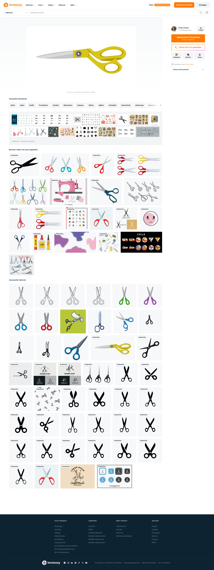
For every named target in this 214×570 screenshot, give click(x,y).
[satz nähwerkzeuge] (108, 242)
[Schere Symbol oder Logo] (114, 476)
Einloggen (203, 5)
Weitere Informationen (181, 70)
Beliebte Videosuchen (97, 542)
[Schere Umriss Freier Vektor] (143, 191)
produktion (43, 105)
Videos (50, 5)
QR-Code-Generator (61, 552)
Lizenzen (92, 526)
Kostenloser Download (188, 38)
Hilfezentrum (121, 526)
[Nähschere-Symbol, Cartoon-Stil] (99, 321)
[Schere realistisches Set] (21, 264)
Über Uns (119, 533)
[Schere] (139, 164)
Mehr (72, 5)
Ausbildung (58, 539)
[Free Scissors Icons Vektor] (28, 191)
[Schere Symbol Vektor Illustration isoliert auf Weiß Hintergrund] (101, 218)
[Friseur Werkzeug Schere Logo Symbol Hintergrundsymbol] (126, 218)
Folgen (201, 30)
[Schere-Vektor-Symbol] (102, 164)
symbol (56, 105)
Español (155, 529)
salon (22, 105)
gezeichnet (152, 105)
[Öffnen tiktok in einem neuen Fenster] (79, 563)
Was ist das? (190, 64)
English (154, 526)
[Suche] (201, 12)
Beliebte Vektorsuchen (97, 536)
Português (156, 533)
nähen (101, 105)
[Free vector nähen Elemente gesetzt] (68, 191)
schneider (112, 105)
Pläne (151, 5)
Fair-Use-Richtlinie (164, 563)
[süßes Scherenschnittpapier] (73, 321)
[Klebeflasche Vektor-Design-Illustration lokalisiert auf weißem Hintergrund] (42, 242)
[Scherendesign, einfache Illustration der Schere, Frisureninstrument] (98, 373)
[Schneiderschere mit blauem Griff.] (106, 191)
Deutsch (155, 536)
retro (13, 105)
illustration (68, 105)
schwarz (80, 105)
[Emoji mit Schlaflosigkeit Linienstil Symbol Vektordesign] (150, 218)
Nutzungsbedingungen (132, 563)
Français (155, 539)
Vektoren (29, 5)
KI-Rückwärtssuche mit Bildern (66, 546)
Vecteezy (57, 529)
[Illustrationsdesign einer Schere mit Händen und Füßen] (77, 476)
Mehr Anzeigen (148, 132)
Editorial (62, 5)
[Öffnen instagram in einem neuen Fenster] (68, 563)
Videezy (57, 533)
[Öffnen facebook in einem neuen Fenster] (65, 563)
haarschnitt (125, 105)
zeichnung (139, 105)
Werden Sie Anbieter (124, 536)
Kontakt (119, 529)
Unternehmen (59, 536)
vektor (91, 105)
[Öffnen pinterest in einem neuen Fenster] (75, 563)
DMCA (91, 529)
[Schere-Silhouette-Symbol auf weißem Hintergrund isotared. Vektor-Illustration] (24, 164)
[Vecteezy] (13, 5)
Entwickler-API (59, 542)
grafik (31, 105)
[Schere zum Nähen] (113, 348)
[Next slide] (158, 105)
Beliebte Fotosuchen (96, 539)
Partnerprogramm (95, 533)
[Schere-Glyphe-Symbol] (126, 373)
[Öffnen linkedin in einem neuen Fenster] (72, 563)
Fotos (40, 5)
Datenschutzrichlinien (149, 563)
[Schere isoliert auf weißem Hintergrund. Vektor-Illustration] (21, 296)
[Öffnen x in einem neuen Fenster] (83, 563)
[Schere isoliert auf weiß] (48, 218)
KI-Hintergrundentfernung (64, 549)
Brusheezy (58, 526)
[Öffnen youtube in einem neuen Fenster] (86, 563)
